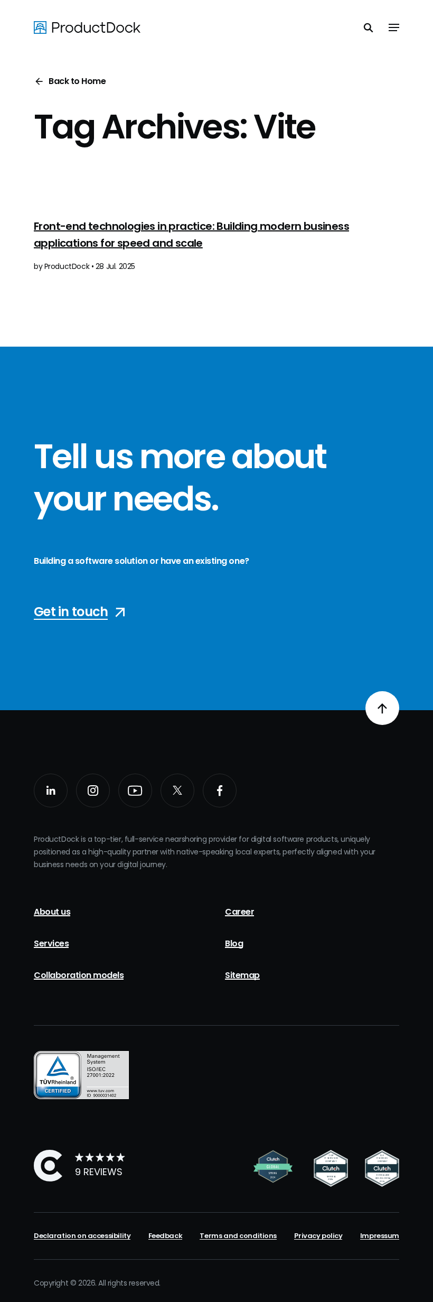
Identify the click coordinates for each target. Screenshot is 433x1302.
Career (239, 912)
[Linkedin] (51, 790)
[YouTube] (135, 790)
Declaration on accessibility (82, 1236)
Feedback (165, 1236)
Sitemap (242, 975)
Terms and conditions (238, 1236)
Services (51, 943)
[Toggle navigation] (394, 27)
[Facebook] (220, 790)
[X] (177, 790)
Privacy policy (318, 1236)
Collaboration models (79, 975)
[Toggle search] (368, 27)
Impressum (379, 1236)
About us (52, 912)
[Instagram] (93, 790)
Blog (234, 943)
